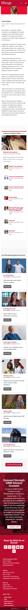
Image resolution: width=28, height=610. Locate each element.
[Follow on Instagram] (9, 547)
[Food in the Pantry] (14, 142)
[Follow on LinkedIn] (21, 547)
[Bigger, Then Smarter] (6, 167)
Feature (18, 276)
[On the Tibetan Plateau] (6, 188)
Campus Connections (16, 24)
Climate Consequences (16, 176)
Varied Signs (13, 197)
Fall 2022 (17, 153)
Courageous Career (9, 309)
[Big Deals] (6, 232)
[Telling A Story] (14, 366)
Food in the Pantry (10, 152)
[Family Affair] (14, 401)
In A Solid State (8, 275)
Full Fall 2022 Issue (13, 464)
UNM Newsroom (9, 601)
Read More (7, 286)
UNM (5, 599)
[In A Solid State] (14, 265)
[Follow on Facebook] (5, 547)
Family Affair (7, 411)
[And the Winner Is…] (14, 435)
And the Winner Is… (9, 444)
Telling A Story (8, 375)
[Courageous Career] (14, 299)
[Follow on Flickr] (14, 551)
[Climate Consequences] (6, 177)
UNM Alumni (7, 597)
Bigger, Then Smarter (16, 166)
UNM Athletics (8, 603)
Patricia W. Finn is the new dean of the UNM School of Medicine (16, 209)
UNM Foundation (9, 605)
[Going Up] (6, 221)
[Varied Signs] (6, 198)
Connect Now (14, 527)
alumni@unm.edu (8, 565)
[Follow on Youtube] (17, 547)
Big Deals (12, 231)
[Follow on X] (13, 547)
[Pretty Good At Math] (14, 332)
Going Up (12, 220)
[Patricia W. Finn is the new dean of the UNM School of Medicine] (6, 208)
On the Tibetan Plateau (16, 187)
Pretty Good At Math (9, 342)
